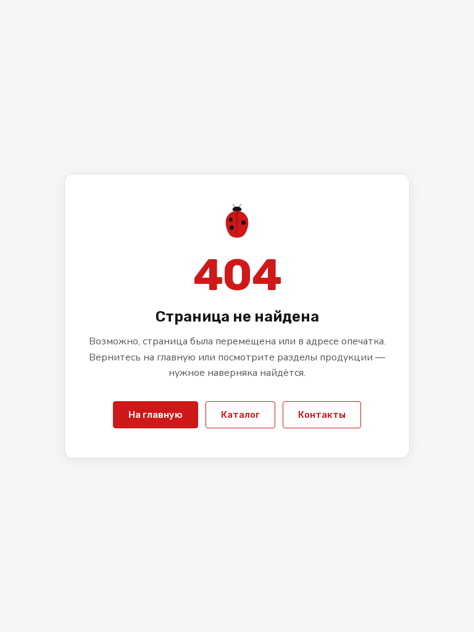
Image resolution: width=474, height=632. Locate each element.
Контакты (322, 414)
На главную (155, 414)
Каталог (240, 414)
